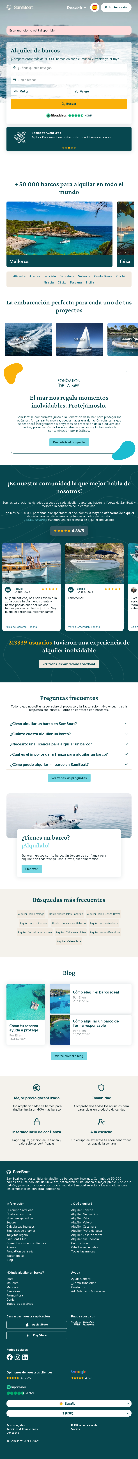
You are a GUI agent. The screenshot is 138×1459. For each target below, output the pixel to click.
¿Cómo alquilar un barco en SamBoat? (43, 723)
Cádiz (62, 282)
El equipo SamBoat (19, 1210)
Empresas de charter (20, 1230)
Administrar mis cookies (88, 1291)
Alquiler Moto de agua (86, 1230)
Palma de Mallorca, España (21, 627)
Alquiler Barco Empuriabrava (35, 932)
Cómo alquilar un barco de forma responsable (96, 1023)
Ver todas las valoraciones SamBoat (69, 664)
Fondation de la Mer (20, 1251)
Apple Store (39, 1324)
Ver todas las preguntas (69, 778)
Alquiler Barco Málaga (31, 914)
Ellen (18, 1035)
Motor (24, 91)
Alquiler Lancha (82, 1210)
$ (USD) (67, 1413)
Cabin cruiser (80, 1243)
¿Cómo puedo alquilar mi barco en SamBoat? (49, 764)
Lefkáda (50, 276)
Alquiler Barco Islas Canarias (66, 914)
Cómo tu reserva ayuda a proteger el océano (24, 1030)
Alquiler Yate (80, 1218)
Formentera (14, 1295)
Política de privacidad (85, 1425)
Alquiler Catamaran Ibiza (71, 932)
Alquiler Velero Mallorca (104, 923)
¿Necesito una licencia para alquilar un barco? (51, 744)
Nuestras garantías (19, 1218)
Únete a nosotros (18, 1214)
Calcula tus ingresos (20, 1226)
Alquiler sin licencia (85, 1239)
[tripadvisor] (16, 1387)
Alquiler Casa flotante (86, 1235)
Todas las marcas (83, 1251)
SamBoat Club (16, 1239)
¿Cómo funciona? (83, 1282)
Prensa (11, 1247)
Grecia (49, 282)
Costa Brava (103, 276)
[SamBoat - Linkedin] (25, 1357)
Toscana (76, 282)
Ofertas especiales (84, 1247)
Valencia (84, 276)
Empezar (31, 869)
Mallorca (12, 1282)
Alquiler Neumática (84, 1214)
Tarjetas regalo (17, 1235)
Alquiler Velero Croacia (33, 923)
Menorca (12, 1287)
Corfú (120, 276)
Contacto (78, 1287)
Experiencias (15, 1255)
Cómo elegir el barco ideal (96, 992)
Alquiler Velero (81, 1222)
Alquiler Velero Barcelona (105, 932)
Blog (9, 1259)
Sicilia (90, 282)
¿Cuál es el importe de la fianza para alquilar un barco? (59, 754)
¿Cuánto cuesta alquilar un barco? (40, 733)
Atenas (34, 276)
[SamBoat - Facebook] (9, 1357)
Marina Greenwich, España (84, 627)
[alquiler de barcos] (19, 7)
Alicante (19, 276)
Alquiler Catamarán (84, 1226)
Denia (10, 1299)
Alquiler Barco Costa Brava (103, 914)
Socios (75, 1429)
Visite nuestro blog (69, 1056)
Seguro (11, 1222)
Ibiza (9, 1278)
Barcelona (67, 276)
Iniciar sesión (118, 7)
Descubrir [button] (74, 7)
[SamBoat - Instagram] (17, 1357)
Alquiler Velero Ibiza (69, 941)
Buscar (71, 103)
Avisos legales (15, 1425)
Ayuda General (81, 1278)
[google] (78, 1372)
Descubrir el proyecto (69, 442)
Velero (84, 91)
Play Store (39, 1335)
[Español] (94, 7)
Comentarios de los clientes (26, 1243)
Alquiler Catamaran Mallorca (69, 923)
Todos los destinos (19, 1303)
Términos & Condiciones (22, 1429)
